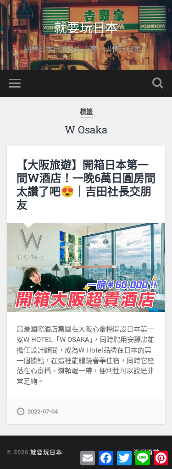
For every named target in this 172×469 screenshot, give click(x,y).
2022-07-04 (43, 411)
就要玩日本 (86, 27)
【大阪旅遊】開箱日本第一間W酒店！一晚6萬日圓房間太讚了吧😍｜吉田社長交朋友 (86, 184)
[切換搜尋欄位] (157, 83)
